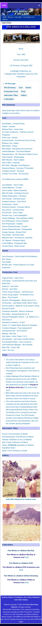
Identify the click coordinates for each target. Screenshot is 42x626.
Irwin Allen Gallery (21, 600)
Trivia (23, 91)
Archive (5, 597)
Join (25, 597)
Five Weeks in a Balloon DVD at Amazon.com (21, 567)
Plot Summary (10, 88)
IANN (4, 5)
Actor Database (33, 597)
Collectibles (9, 99)
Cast (21, 88)
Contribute (18, 597)
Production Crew (11, 91)
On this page (10, 83)
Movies (10, 17)
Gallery (24, 95)
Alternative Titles (11, 95)
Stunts (28, 88)
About (11, 597)
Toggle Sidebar (6, 23)
